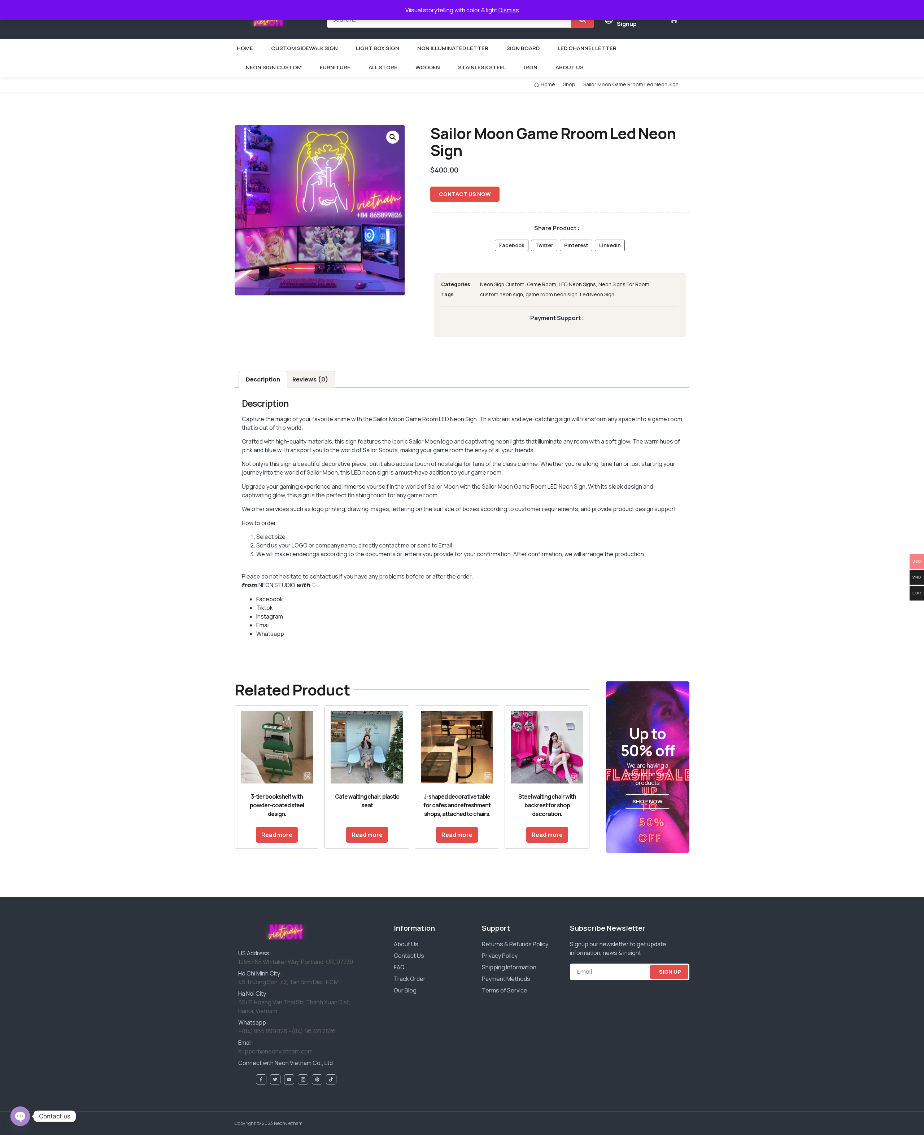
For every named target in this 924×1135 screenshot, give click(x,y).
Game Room (541, 284)
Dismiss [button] (508, 10)
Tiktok (264, 608)
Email (445, 545)
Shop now (647, 801)
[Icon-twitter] (275, 1079)
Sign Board (523, 48)
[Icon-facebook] (261, 1079)
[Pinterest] (317, 1079)
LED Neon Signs (577, 284)
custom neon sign (501, 294)
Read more (276, 835)
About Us (569, 67)
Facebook (269, 599)
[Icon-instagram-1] (303, 1079)
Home (245, 48)
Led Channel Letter (587, 48)
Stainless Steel (482, 67)
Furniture (335, 67)
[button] (392, 137)
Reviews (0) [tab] (310, 379)
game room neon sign (552, 294)
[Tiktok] (331, 1079)
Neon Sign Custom (274, 67)
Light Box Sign (377, 48)
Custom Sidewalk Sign (304, 48)
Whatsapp (270, 634)
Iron (530, 67)
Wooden (427, 67)
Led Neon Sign (597, 294)
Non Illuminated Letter (452, 48)
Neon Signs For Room (623, 284)
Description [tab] (263, 379)
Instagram (269, 616)
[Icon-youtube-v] (289, 1079)
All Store (383, 67)
